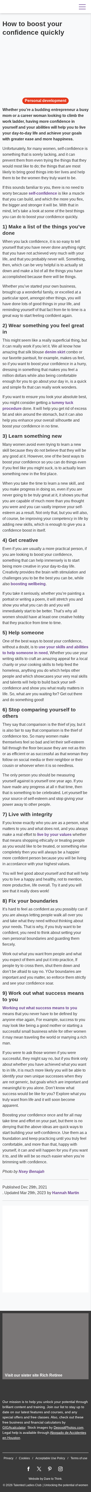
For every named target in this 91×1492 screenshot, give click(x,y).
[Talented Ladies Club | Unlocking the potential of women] (34, 6)
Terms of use (79, 1458)
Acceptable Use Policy (50, 1458)
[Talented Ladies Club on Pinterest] (50, 1469)
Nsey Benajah (31, 1171)
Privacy (8, 1458)
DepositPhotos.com (68, 1427)
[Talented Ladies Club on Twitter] (39, 1469)
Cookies (24, 1458)
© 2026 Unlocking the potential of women (45, 1485)
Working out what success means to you (39, 1008)
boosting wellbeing (28, 584)
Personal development (45, 101)
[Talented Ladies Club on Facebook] (28, 1469)
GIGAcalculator (13, 1427)
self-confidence (43, 193)
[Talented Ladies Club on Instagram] (60, 1469)
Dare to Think (53, 1479)
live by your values (54, 834)
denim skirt (55, 352)
